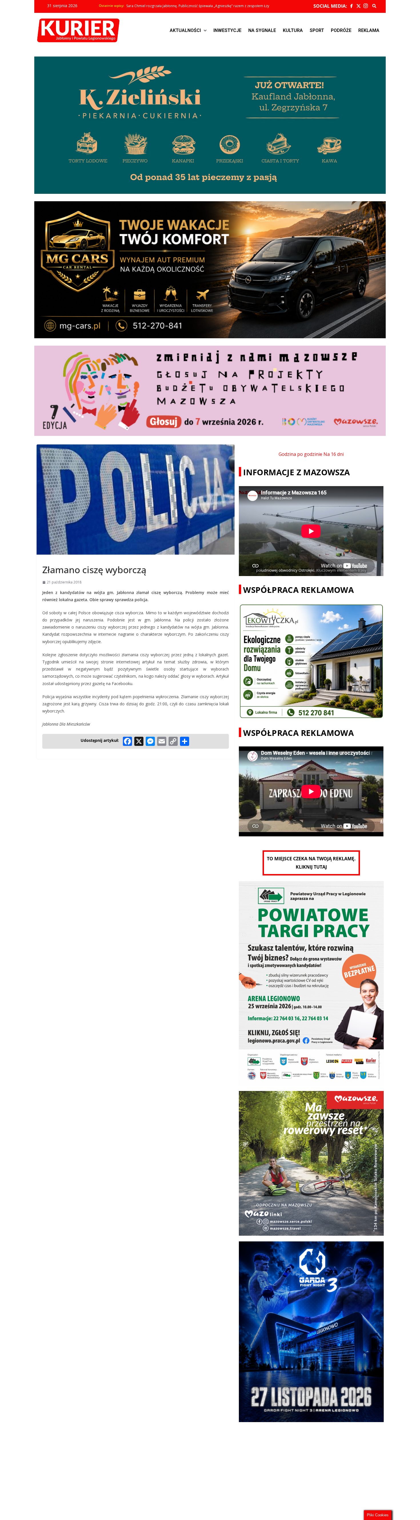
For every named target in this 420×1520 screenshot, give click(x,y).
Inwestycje (227, 30)
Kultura (293, 30)
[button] (188, 30)
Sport (317, 30)
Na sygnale (262, 30)
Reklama (368, 30)
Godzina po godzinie (300, 454)
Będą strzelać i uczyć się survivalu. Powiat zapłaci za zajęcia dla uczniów (184, 5)
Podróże (341, 30)
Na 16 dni (333, 454)
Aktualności (185, 30)
